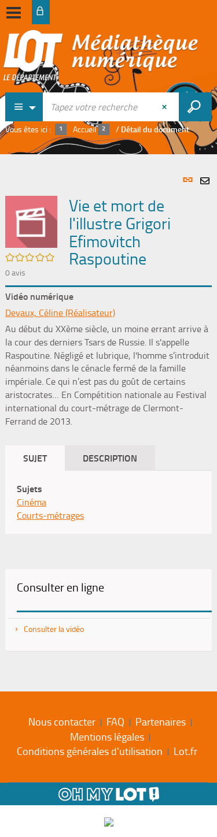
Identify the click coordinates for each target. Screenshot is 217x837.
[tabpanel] (108, 420)
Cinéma (31, 502)
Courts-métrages (50, 515)
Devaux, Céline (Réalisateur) (60, 312)
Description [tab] (110, 457)
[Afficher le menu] (13, 12)
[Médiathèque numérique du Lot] (100, 59)
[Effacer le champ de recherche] (165, 106)
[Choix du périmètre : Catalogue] (24, 106)
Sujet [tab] (35, 457)
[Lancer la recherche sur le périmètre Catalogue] (195, 106)
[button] (31, 220)
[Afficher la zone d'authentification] (41, 12)
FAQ (115, 721)
